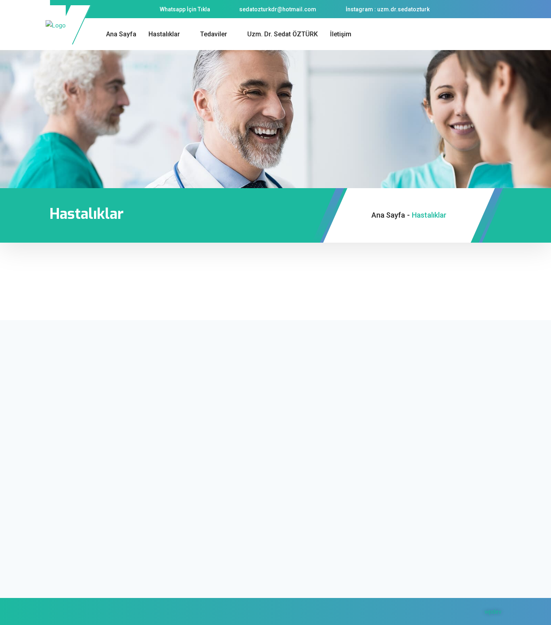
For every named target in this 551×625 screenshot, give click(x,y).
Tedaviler (213, 34)
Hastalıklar (164, 34)
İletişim (340, 34)
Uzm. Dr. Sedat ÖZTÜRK (282, 34)
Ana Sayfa (121, 34)
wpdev (492, 611)
